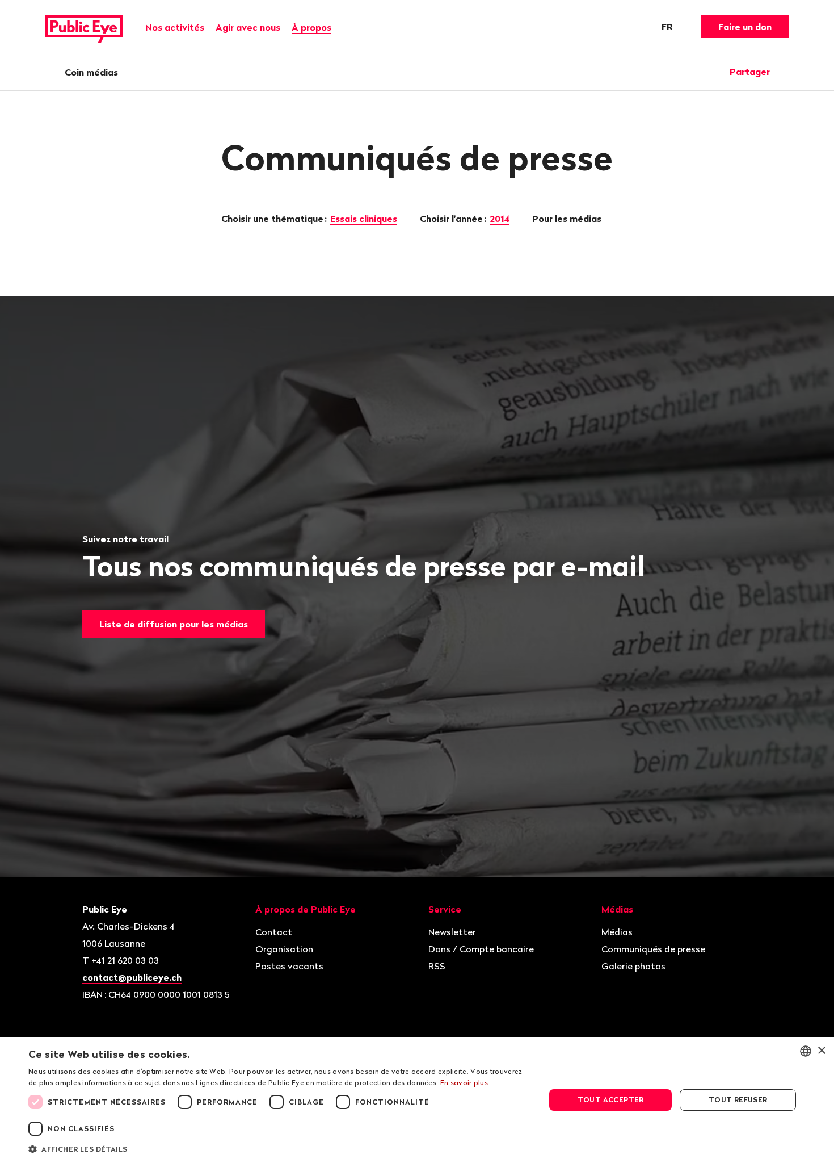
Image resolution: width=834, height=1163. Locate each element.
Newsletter (452, 932)
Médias (617, 932)
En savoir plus (464, 1082)
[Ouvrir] (784, 71)
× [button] (821, 1051)
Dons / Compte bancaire (481, 949)
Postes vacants (289, 966)
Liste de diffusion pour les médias (173, 624)
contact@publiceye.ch (132, 977)
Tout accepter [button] (611, 1099)
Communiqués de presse (653, 949)
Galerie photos (633, 966)
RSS (436, 966)
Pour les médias (568, 218)
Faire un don (745, 26)
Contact (273, 932)
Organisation (284, 949)
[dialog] (417, 1100)
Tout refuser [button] (738, 1099)
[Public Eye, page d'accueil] (84, 27)
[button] (279, 1148)
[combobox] (805, 1051)
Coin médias (91, 72)
